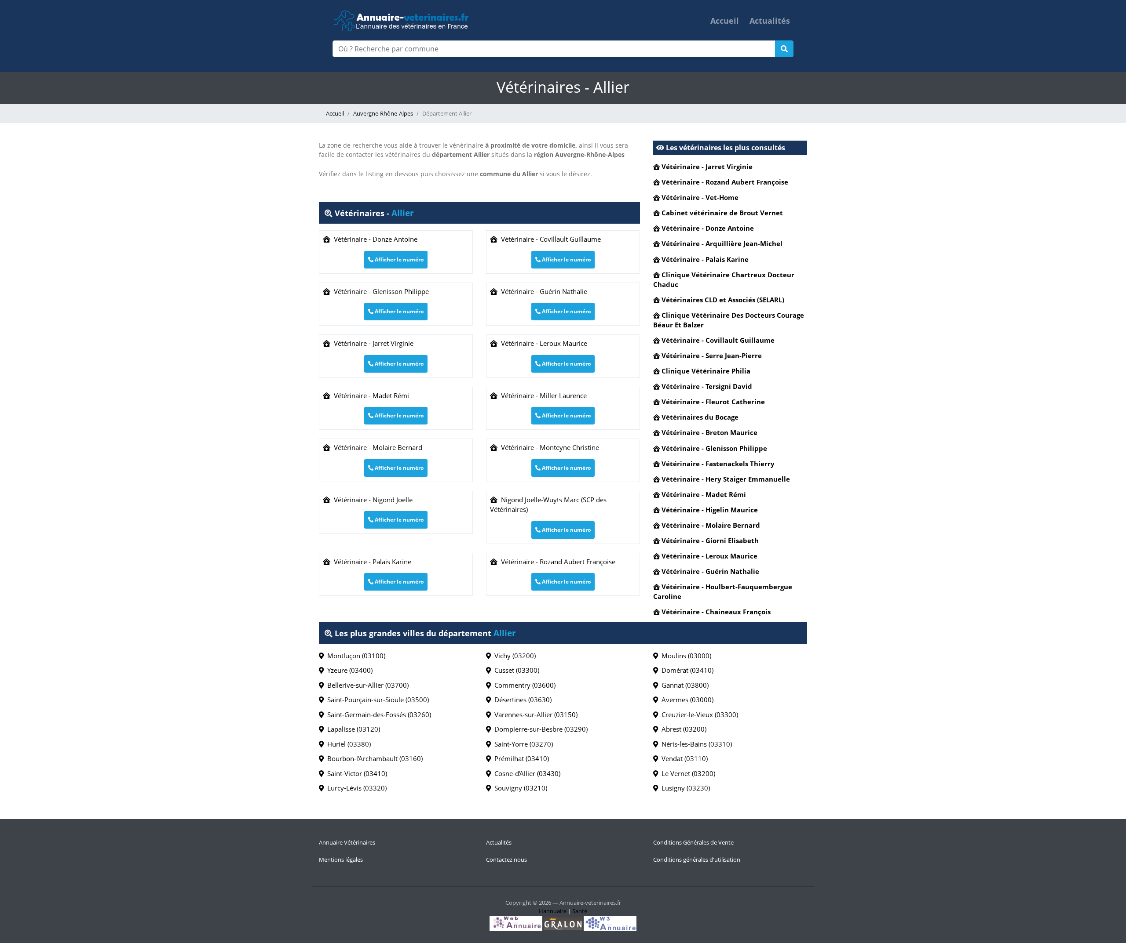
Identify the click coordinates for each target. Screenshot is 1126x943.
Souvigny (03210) (519, 787)
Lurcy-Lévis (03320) (355, 787)
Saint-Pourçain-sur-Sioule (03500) (376, 699)
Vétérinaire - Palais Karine (370, 561)
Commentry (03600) (523, 685)
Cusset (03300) (515, 670)
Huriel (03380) (347, 744)
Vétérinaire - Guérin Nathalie (542, 291)
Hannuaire (553, 911)
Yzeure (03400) (348, 670)
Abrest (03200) (682, 729)
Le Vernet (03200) (686, 773)
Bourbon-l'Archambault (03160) (373, 758)
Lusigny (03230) (684, 787)
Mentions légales (341, 859)
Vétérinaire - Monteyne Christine (548, 447)
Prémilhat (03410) (520, 758)
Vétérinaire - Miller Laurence (542, 395)
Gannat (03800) (683, 685)
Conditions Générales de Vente (693, 842)
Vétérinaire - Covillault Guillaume (549, 239)
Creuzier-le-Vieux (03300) (698, 714)
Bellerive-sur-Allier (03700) (366, 685)
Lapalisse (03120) (352, 729)
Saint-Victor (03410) (355, 773)
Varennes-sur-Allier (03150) (534, 714)
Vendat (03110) (683, 758)
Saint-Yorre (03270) (522, 744)
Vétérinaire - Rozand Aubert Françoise (556, 561)
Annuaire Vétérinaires (347, 842)
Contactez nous (506, 859)
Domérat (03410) (685, 670)
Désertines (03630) (521, 699)
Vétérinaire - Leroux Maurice (542, 343)
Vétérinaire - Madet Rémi (369, 395)
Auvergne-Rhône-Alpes (383, 113)
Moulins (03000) (684, 655)
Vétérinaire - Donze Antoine (373, 239)
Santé (579, 911)
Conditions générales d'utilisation (696, 859)
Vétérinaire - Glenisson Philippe (379, 291)
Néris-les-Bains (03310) (695, 744)
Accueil (724, 20)
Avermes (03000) (685, 699)
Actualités (769, 20)
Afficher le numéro (398, 259)
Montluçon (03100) (354, 655)
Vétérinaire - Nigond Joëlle (371, 499)
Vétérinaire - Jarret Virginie (371, 343)
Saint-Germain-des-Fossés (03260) (377, 714)
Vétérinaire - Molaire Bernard (376, 447)
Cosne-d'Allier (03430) (525, 773)
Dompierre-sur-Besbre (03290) (539, 729)
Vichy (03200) (513, 655)
